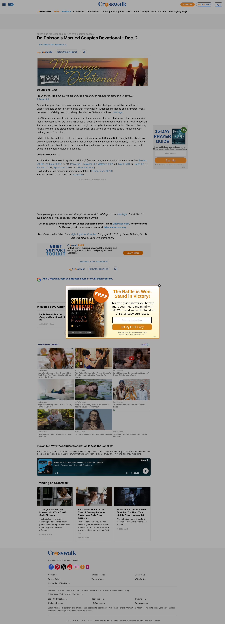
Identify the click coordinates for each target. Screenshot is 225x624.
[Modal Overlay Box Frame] (112, 312)
